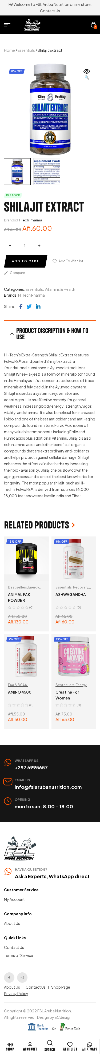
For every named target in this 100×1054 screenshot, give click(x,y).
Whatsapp (90, 1049)
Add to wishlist (71, 261)
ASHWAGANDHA (70, 594)
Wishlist (70, 1049)
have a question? (31, 870)
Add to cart (25, 261)
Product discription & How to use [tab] (52, 334)
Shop (10, 1049)
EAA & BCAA (17, 685)
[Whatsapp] (89, 1044)
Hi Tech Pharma (29, 220)
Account (30, 1049)
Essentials (26, 50)
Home (9, 50)
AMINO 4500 (19, 692)
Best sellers (17, 587)
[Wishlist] (70, 1044)
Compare (17, 273)
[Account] (30, 1044)
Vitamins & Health (60, 289)
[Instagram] (22, 977)
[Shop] (10, 1044)
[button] (87, 75)
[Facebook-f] (9, 977)
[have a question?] (8, 871)
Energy (33, 587)
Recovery (80, 587)
